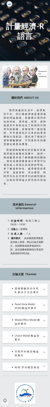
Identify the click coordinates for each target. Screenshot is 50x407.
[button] (3, 4)
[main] (25, 31)
